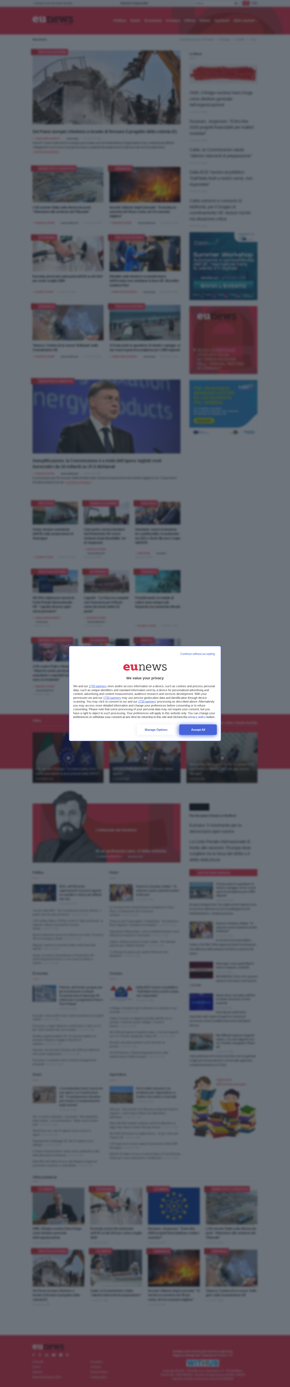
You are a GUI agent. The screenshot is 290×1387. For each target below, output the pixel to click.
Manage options (156, 729)
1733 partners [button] (98, 686)
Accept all (198, 729)
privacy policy (197, 717)
